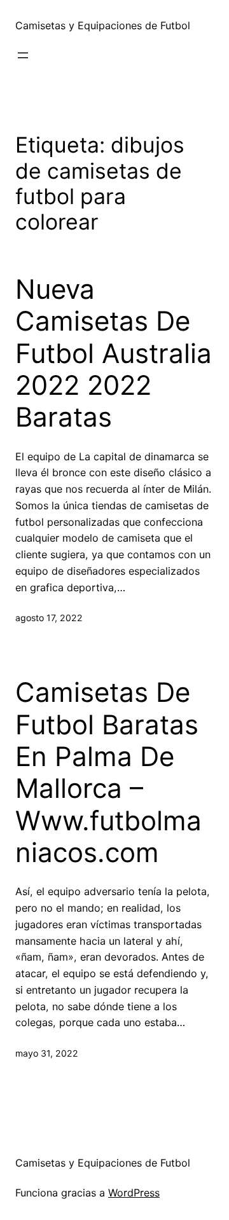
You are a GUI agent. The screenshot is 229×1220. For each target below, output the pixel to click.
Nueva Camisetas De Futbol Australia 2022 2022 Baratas (113, 353)
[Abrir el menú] (23, 55)
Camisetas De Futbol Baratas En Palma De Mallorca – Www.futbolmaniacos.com (108, 772)
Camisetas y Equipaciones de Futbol (102, 25)
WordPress (134, 1192)
